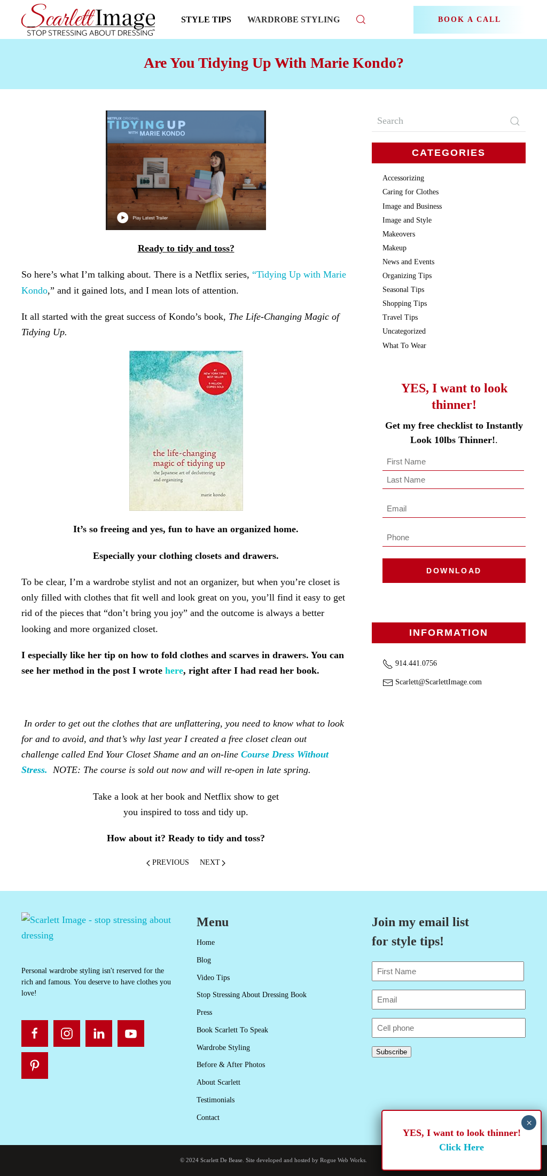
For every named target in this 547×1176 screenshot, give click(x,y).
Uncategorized (404, 331)
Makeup (394, 248)
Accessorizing (403, 178)
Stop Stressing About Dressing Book (252, 995)
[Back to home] (89, 19)
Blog (204, 960)
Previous (170, 862)
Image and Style (407, 220)
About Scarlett (218, 1082)
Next (210, 862)
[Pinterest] (34, 1065)
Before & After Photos (231, 1065)
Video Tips (213, 978)
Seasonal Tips (403, 290)
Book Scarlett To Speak (232, 1030)
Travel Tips (400, 317)
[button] (361, 19)
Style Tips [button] (206, 19)
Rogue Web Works (342, 1160)
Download (453, 570)
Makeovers (398, 234)
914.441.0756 (415, 663)
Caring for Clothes (410, 192)
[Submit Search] (515, 121)
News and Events (408, 262)
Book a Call (469, 19)
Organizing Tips (407, 276)
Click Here (461, 1147)
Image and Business (412, 206)
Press (204, 1012)
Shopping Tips (404, 303)
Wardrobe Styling (293, 19)
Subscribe (391, 1052)
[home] (98, 927)
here (174, 670)
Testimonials (216, 1100)
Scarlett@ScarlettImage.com (437, 682)
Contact (208, 1118)
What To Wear (404, 346)
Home (206, 942)
